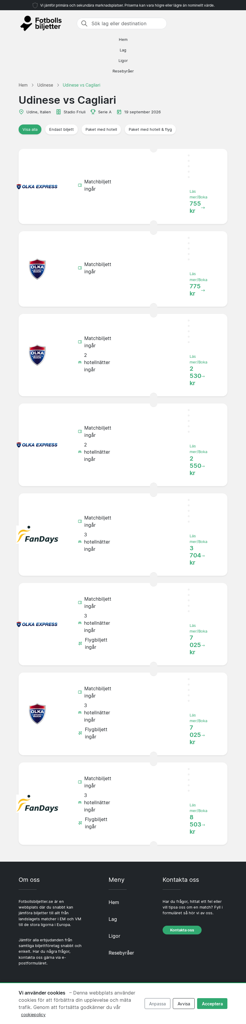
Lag (123, 50)
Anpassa (157, 1003)
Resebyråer (123, 71)
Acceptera (212, 1003)
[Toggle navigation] (223, 23)
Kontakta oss (182, 930)
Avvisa (184, 1003)
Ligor (123, 60)
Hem (123, 39)
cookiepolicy (33, 1014)
